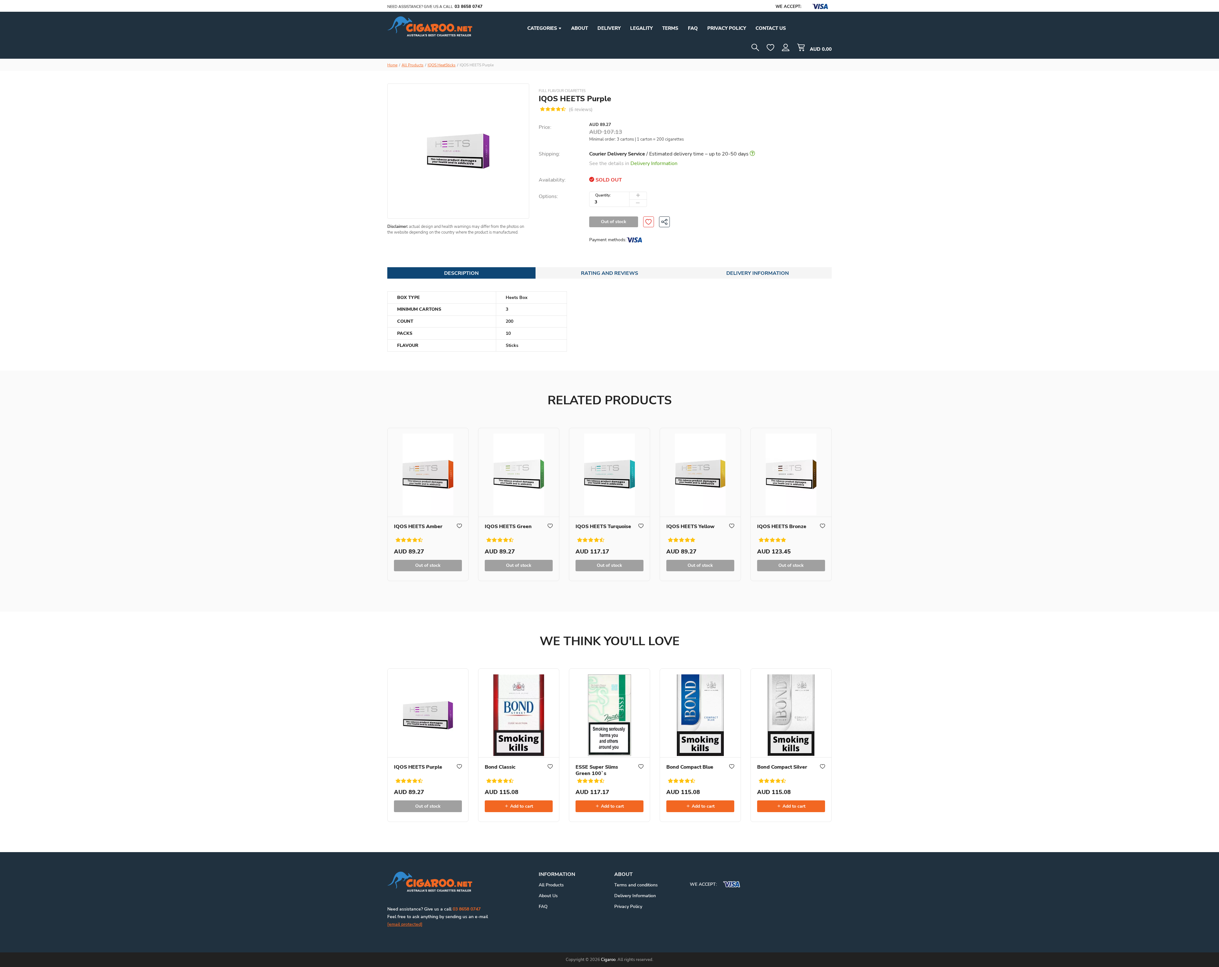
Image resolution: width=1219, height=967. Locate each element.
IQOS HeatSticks (442, 65)
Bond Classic (500, 767)
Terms (670, 28)
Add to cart (521, 806)
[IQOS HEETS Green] (518, 472)
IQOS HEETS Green (508, 526)
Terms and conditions (636, 885)
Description (461, 273)
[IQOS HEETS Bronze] (791, 472)
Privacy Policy (628, 907)
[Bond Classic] (518, 713)
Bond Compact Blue (689, 767)
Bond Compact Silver (782, 767)
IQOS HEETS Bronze (781, 526)
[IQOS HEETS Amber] (428, 472)
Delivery (609, 28)
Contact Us (771, 28)
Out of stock (613, 222)
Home (392, 65)
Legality (641, 28)
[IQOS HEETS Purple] (428, 713)
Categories (542, 28)
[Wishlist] (770, 47)
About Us (548, 896)
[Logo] (429, 26)
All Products (412, 65)
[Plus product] (638, 195)
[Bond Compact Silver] (791, 713)
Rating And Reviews (609, 273)
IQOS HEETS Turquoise (603, 526)
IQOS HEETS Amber (418, 526)
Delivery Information (653, 163)
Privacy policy (726, 28)
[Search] (755, 47)
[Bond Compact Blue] (700, 713)
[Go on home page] (429, 881)
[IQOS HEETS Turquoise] (609, 472)
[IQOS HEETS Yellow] (700, 472)
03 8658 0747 (469, 7)
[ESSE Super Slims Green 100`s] (609, 713)
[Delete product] (638, 203)
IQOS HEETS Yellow (690, 526)
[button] (785, 47)
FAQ (693, 28)
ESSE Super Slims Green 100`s (597, 770)
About (579, 28)
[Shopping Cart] (801, 47)
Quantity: (603, 195)
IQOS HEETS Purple (418, 767)
